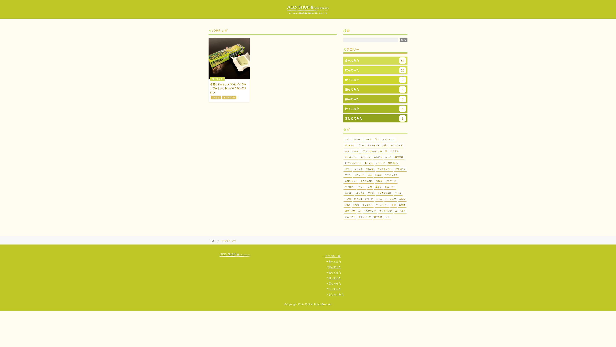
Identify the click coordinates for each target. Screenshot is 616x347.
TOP (212, 241)
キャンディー (382, 204)
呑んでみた (334, 283)
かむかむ (370, 169)
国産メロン (393, 163)
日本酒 (402, 204)
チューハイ (350, 216)
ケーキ (355, 151)
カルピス (378, 157)
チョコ (398, 192)
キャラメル (367, 204)
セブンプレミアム (353, 163)
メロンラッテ (351, 180)
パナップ (380, 163)
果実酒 (379, 180)
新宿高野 (399, 157)
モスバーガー (351, 157)
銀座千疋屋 (350, 210)
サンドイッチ (373, 145)
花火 (377, 139)
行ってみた (334, 289)
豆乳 (385, 145)
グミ (387, 216)
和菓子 (378, 186)
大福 (370, 186)
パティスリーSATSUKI (372, 151)
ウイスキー (350, 186)
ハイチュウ (390, 198)
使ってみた (334, 272)
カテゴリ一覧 (333, 256)
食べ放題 (378, 216)
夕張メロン (400, 169)
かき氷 (371, 192)
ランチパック (385, 210)
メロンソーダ (396, 145)
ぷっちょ (360, 192)
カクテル (394, 151)
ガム (370, 175)
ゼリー (361, 145)
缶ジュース (365, 157)
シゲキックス (391, 175)
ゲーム (388, 157)
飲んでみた (334, 267)
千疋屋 (348, 198)
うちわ (356, 204)
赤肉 (347, 151)
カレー (361, 186)
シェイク (358, 169)
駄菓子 (378, 175)
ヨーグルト (400, 210)
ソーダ (368, 139)
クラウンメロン (384, 192)
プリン (348, 175)
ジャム (379, 198)
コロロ (402, 198)
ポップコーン (364, 216)
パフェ (348, 169)
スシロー (349, 192)
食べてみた (334, 261)
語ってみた (334, 278)
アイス (348, 139)
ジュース (358, 139)
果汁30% (368, 163)
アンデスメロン (384, 169)
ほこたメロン (366, 180)
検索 (403, 39)
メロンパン (359, 175)
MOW (347, 204)
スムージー (390, 186)
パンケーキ (391, 180)
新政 (394, 204)
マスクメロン (388, 139)
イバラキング (370, 210)
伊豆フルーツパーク (363, 198)
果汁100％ (349, 145)
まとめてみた (336, 294)
